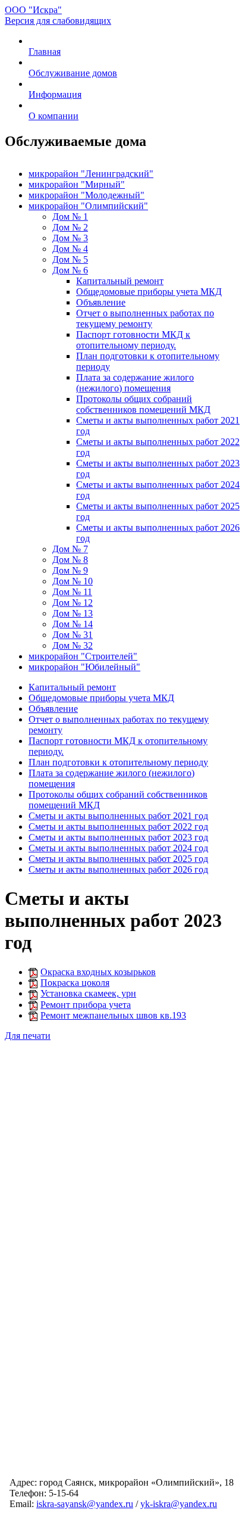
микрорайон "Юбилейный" (84, 667)
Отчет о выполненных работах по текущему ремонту (145, 318)
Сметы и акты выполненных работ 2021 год (118, 816)
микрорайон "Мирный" (77, 184)
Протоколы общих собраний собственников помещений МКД (143, 404)
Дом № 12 (72, 602)
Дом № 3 (70, 238)
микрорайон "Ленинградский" (91, 174)
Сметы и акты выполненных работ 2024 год (118, 848)
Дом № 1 (70, 216)
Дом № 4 (70, 249)
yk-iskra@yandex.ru (178, 1504)
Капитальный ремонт (120, 281)
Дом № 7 (70, 549)
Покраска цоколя (74, 983)
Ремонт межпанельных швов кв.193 (113, 1015)
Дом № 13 (72, 613)
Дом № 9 (70, 570)
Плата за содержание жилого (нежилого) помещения (135, 382)
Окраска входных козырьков (98, 972)
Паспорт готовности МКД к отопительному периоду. (133, 339)
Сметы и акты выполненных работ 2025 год (118, 859)
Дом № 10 (72, 581)
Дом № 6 (70, 270)
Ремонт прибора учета (85, 1005)
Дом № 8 (70, 560)
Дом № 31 (72, 635)
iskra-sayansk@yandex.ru (84, 1504)
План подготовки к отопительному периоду (118, 762)
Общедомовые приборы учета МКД (149, 292)
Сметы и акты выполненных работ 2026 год (118, 869)
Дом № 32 (72, 645)
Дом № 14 (72, 624)
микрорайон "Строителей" (83, 656)
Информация (55, 94)
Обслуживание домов (73, 73)
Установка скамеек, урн (88, 993)
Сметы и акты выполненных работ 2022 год (118, 826)
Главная (45, 51)
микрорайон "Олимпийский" (88, 206)
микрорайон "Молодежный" (87, 195)
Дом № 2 (70, 227)
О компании (53, 116)
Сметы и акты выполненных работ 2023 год (118, 837)
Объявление (100, 302)
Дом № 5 (70, 259)
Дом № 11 (72, 592)
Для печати (28, 1036)
